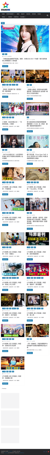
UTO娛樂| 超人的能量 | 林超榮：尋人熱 (36, 314)
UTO (9, 86)
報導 (7, 84)
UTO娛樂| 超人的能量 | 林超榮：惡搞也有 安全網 (11, 345)
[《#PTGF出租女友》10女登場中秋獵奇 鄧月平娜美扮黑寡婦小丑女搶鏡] (12, 141)
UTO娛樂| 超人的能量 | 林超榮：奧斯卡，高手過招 (11, 314)
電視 (13, 182)
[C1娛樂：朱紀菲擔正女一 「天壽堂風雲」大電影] (12, 108)
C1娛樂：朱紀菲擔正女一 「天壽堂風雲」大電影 (12, 123)
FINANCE (10, 16)
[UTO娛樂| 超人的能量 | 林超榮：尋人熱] (37, 300)
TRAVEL (3, 16)
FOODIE (39, 14)
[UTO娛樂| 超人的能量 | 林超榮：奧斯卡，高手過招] (12, 300)
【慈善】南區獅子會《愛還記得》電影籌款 (11, 90)
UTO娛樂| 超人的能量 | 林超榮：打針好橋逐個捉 (11, 218)
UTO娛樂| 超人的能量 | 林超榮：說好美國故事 (36, 253)
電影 (6, 54)
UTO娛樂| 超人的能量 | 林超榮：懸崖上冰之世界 (11, 283)
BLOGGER (22, 16)
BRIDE (18, 14)
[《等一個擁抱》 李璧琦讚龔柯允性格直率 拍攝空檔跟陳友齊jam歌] (37, 330)
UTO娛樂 (4, 84)
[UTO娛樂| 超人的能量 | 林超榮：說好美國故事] (37, 238)
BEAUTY (22, 14)
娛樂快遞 (10, 56)
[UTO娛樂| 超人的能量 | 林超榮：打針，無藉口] (12, 238)
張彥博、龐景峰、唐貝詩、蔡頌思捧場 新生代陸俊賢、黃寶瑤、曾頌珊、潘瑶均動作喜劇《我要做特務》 (37, 220)
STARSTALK (16, 16)
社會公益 (13, 84)
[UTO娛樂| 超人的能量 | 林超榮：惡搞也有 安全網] (12, 330)
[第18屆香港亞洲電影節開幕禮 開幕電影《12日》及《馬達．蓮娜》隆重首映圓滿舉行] (37, 108)
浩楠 (34, 119)
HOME (3, 14)
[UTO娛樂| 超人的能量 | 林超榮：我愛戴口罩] (12, 363)
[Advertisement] (10, 400)
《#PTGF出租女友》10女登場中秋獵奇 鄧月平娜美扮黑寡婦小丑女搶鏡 (12, 156)
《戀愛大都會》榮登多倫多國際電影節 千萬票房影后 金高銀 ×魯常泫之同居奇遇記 (37, 91)
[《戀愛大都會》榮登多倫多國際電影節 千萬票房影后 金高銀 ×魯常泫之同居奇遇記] (37, 76)
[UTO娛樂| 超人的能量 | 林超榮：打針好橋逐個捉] (12, 204)
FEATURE (34, 14)
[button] (14, 14)
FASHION (28, 14)
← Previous (3, 388)
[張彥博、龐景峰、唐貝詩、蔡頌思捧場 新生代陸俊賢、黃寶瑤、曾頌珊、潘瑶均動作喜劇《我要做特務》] (37, 204)
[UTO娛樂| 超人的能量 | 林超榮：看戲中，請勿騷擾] (37, 269)
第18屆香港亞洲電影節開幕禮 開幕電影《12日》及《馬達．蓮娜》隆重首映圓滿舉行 (37, 124)
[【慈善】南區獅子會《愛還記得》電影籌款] (12, 76)
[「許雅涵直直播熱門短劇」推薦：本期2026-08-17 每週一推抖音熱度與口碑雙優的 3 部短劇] (25, 38)
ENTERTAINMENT (10, 14)
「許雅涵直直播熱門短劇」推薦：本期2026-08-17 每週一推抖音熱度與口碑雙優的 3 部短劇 (24, 60)
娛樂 (3, 54)
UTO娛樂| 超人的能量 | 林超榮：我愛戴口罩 (11, 377)
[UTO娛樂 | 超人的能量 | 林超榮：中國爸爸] (12, 173)
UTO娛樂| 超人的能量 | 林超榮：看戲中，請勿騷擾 (36, 283)
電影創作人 (13, 277)
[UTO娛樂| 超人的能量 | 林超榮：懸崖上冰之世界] (12, 269)
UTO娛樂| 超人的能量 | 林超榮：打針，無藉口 (11, 253)
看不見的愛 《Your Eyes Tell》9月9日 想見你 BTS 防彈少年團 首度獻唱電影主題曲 (37, 156)
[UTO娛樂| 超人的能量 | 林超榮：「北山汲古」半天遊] (37, 173)
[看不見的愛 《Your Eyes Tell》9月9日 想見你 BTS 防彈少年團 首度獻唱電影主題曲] (37, 141)
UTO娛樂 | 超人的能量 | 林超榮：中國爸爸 (11, 188)
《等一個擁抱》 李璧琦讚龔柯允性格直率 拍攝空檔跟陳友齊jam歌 (37, 345)
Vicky (34, 87)
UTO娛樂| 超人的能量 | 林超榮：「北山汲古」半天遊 (36, 188)
